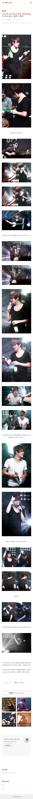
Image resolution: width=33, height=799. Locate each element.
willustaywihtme (17, 796)
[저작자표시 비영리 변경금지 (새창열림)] (22, 682)
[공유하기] (7, 682)
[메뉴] (31, 3)
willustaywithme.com (10, 741)
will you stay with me (12, 739)
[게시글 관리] (9, 682)
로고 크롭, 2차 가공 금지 (8, 773)
